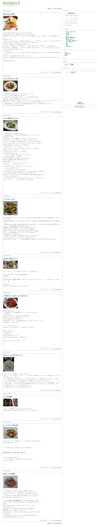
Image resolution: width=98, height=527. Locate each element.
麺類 (67, 44)
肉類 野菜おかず (70, 41)
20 (54, 8)
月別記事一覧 (67, 53)
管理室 (65, 55)
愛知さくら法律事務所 (14, 500)
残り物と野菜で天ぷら (10, 258)
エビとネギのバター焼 (10, 78)
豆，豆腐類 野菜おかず (71, 40)
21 (56, 8)
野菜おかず (68, 46)
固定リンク (59, 72)
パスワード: (78, 70)
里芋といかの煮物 (9, 473)
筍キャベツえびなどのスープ (12, 355)
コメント (54, 72)
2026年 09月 (71, 13)
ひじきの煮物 (7, 396)
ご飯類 (67, 33)
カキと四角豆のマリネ (10, 118)
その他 (67, 34)
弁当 (67, 43)
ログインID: (67, 70)
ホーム (65, 52)
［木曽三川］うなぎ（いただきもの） (15, 295)
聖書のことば (69, 38)
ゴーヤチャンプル (9, 199)
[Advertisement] (67, 83)
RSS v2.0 (78, 103)
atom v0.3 (82, 103)
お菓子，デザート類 (70, 31)
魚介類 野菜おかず (70, 37)
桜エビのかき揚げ (9, 14)
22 (57, 8)
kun (45, 72)
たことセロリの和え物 (10, 425)
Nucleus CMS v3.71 (80, 106)
